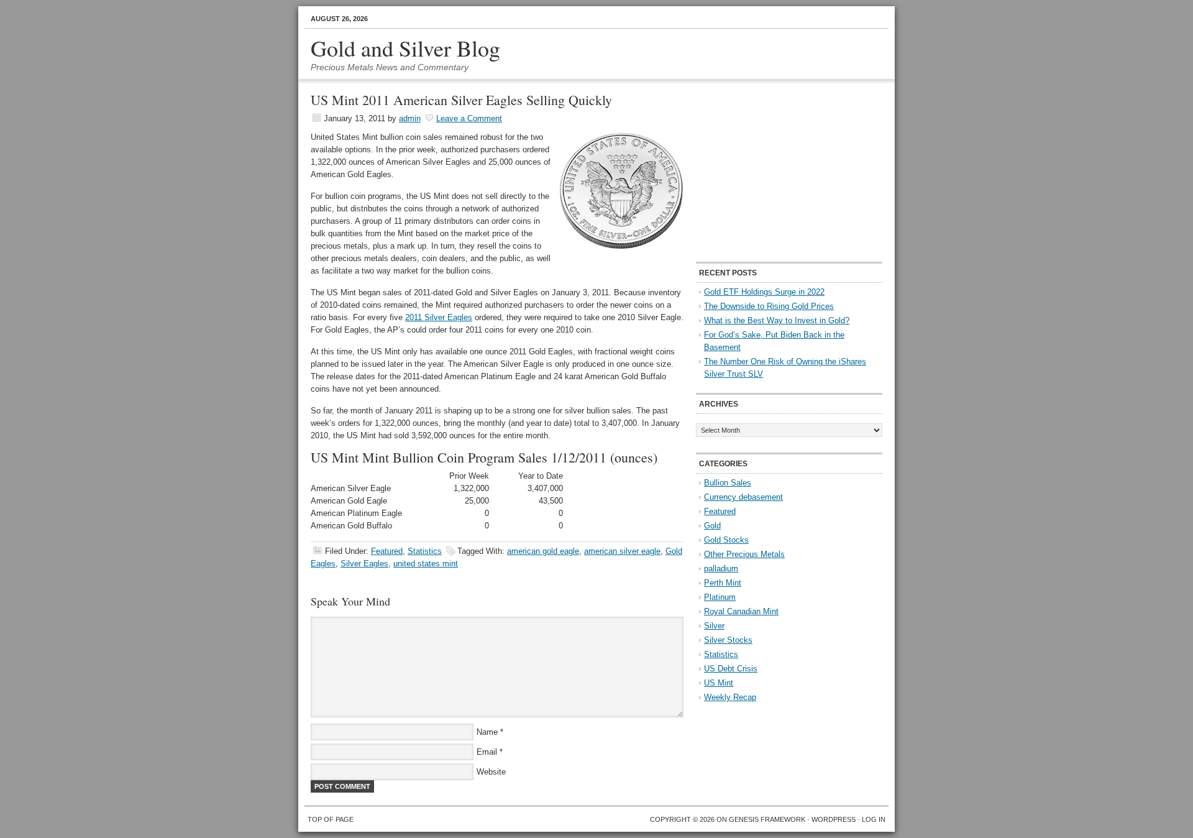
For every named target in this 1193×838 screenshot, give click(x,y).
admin (410, 118)
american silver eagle (622, 551)
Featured (387, 551)
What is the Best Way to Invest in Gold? (776, 320)
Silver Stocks (728, 640)
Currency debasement (743, 497)
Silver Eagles (364, 563)
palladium (721, 568)
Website (491, 771)
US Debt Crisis (730, 668)
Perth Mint (722, 582)
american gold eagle (543, 551)
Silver (714, 625)
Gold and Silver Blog (405, 48)
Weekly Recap (730, 697)
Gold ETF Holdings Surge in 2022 (764, 292)
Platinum (720, 597)
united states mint (425, 563)
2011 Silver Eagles (438, 317)
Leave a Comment (469, 118)
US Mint (718, 683)
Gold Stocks (726, 540)
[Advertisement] (773, 171)
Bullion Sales (727, 482)
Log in (873, 819)
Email (487, 752)
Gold (712, 525)
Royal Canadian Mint (741, 611)
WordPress (833, 819)
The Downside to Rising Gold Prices (769, 306)
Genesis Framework (767, 819)
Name (487, 732)
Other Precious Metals (744, 554)
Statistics (425, 551)
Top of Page (331, 819)
